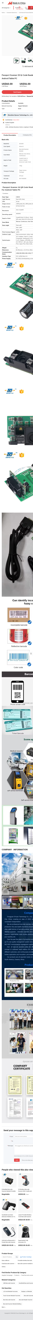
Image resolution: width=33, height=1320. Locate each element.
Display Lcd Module (26, 1291)
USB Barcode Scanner (9, 1283)
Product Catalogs (27, 1257)
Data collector (5, 1260)
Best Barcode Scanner (9, 1300)
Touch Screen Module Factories (11, 1295)
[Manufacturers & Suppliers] (16, 3)
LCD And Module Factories (10, 1291)
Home (3, 12)
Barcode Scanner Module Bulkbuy (12, 1304)
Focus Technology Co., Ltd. (22, 1313)
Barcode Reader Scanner (25, 1300)
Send (16, 1160)
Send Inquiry (17, 92)
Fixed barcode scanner (8, 1263)
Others (3, 1266)
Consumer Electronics (12, 12)
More (3, 1307)
